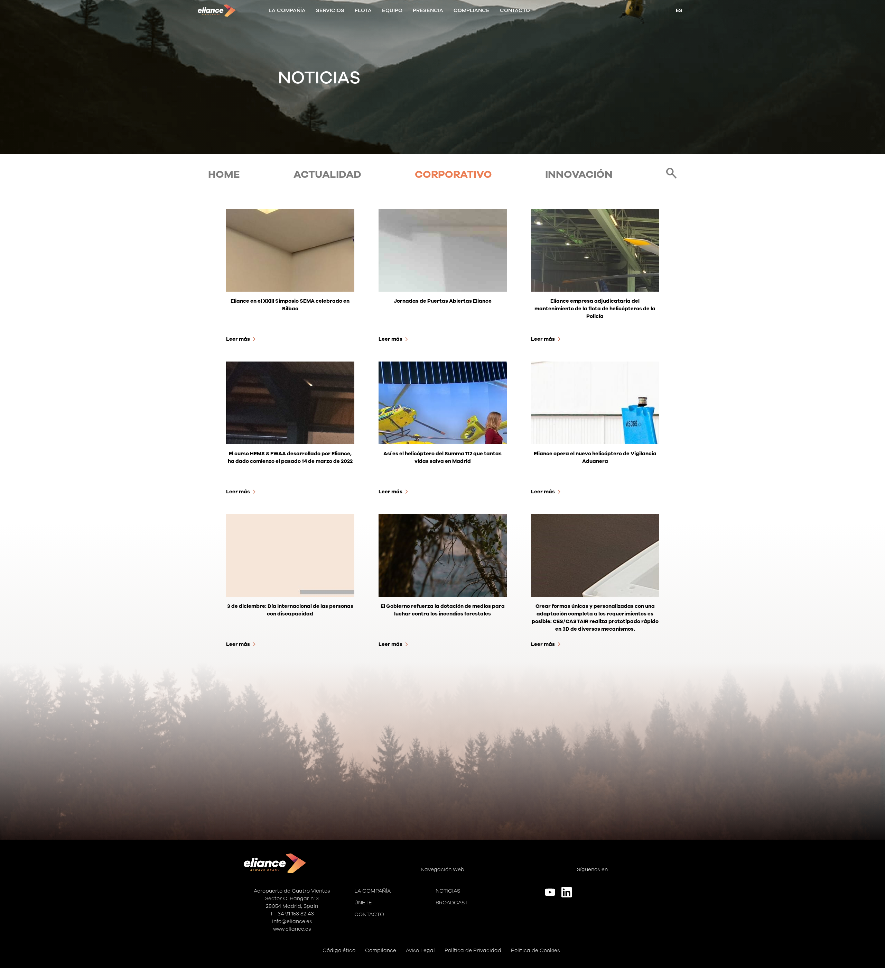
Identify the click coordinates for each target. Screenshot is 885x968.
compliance (472, 10)
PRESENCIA (428, 10)
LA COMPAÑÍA (287, 10)
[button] (330, 10)
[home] (217, 10)
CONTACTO (515, 10)
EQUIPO (392, 10)
